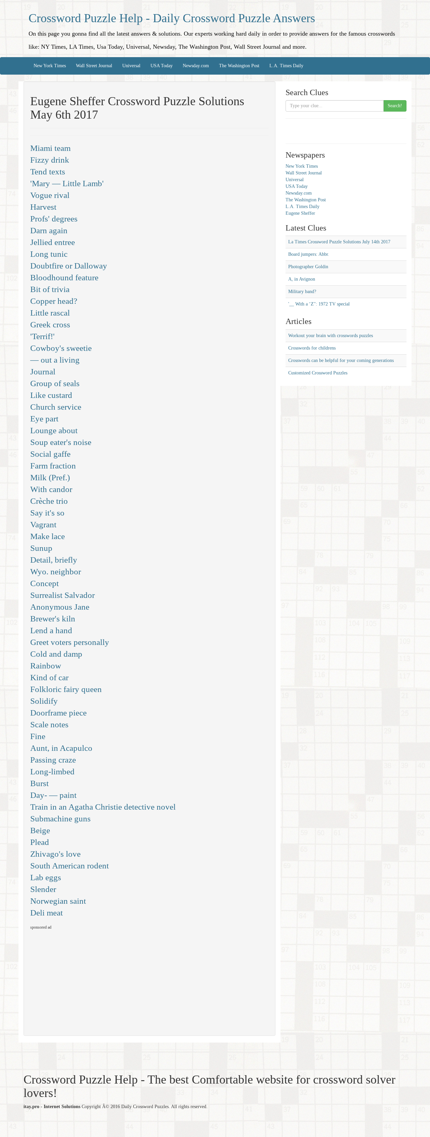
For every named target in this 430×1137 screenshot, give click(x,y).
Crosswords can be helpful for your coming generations (341, 360)
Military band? (302, 291)
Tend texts (47, 171)
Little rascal (50, 312)
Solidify (44, 700)
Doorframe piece (58, 712)
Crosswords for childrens (312, 348)
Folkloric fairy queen (66, 689)
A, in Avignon (301, 279)
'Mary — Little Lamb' (67, 183)
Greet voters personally (69, 642)
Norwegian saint (58, 900)
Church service (55, 406)
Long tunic (49, 253)
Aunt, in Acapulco (61, 748)
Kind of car (49, 677)
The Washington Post (239, 65)
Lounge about (54, 430)
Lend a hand (51, 630)
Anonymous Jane (59, 606)
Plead (39, 842)
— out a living (55, 359)
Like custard (51, 395)
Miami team (50, 148)
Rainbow (45, 665)
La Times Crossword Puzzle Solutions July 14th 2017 (339, 241)
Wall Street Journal (94, 65)
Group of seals (55, 383)
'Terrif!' (42, 336)
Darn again (49, 230)
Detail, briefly (53, 559)
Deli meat (46, 912)
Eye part (44, 418)
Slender (43, 889)
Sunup (41, 548)
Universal (131, 65)
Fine (37, 736)
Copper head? (53, 301)
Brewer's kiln (52, 618)
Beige (40, 830)
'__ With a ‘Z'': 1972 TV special (319, 304)
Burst (39, 783)
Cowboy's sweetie (61, 348)
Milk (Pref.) (50, 477)
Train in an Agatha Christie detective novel (103, 806)
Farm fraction (53, 465)
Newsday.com (196, 65)
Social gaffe (50, 453)
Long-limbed (52, 771)
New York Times (50, 65)
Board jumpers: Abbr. (308, 254)
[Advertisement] (86, 980)
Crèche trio (49, 500)
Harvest (43, 206)
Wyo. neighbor (55, 571)
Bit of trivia (50, 289)
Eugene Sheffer (300, 213)
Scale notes (49, 724)
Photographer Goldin (308, 266)
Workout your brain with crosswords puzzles (330, 335)
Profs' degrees (54, 218)
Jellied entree (52, 242)
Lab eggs (45, 877)
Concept (44, 583)
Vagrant (43, 524)
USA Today (161, 65)
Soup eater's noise (60, 442)
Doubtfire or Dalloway (68, 265)
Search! (395, 105)
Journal (42, 371)
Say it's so (47, 512)
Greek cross (50, 324)
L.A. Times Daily (286, 65)
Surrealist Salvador (62, 595)
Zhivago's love (55, 853)
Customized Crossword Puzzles (317, 372)
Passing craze (53, 759)
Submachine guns (60, 818)
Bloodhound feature (64, 277)
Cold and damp (56, 653)
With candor (51, 489)
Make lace (47, 536)
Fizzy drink (49, 159)
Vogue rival (50, 195)
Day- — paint (53, 795)
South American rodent (69, 865)
